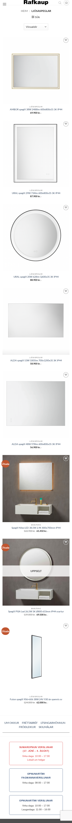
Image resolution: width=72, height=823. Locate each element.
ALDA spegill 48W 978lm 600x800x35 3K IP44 (36, 444)
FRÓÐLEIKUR (27, 726)
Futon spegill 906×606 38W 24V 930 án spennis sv (36, 699)
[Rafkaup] (36, 2)
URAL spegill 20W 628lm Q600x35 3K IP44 (36, 276)
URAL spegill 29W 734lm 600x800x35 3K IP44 (36, 193)
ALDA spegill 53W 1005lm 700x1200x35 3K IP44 (36, 360)
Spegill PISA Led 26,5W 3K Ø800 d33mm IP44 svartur (36, 611)
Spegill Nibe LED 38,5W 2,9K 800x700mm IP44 (36, 527)
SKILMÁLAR (46, 726)
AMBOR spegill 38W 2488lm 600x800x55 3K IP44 (36, 109)
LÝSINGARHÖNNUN (53, 722)
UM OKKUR (11, 722)
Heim (24, 10)
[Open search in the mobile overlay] (60, 2)
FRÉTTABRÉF (30, 722)
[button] (5, 4)
